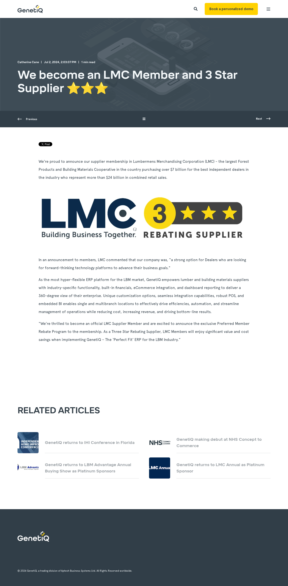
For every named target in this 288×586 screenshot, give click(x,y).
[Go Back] (144, 119)
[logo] (33, 536)
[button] (10, 575)
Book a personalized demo (231, 9)
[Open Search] (196, 8)
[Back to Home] (30, 9)
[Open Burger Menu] (268, 9)
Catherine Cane (28, 62)
